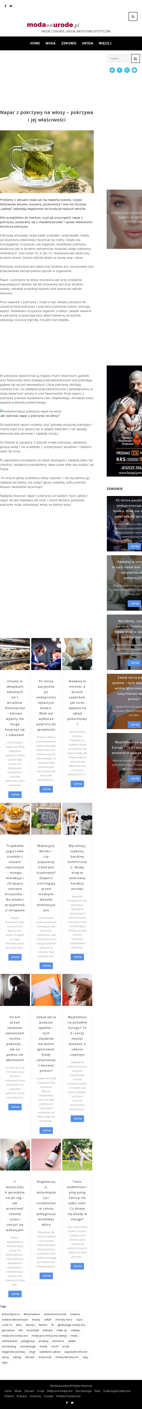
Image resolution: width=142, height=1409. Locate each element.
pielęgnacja (28, 1341)
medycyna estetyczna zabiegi (49, 1335)
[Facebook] (5, 5)
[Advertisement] (47, 80)
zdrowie (29, 1357)
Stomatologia (83, 1391)
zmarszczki (44, 1357)
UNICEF (54, 1346)
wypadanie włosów (75, 1351)
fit (52, 1325)
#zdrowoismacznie (55, 1314)
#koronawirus (32, 1314)
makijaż (75, 1330)
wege (32, 1351)
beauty (36, 1319)
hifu (20, 1330)
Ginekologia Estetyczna (116, 1391)
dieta (19, 1325)
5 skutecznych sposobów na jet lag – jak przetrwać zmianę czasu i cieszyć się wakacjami (15, 1205)
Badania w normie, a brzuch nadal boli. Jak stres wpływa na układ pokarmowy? (77, 702)
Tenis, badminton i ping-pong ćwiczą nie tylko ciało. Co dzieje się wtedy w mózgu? (77, 1200)
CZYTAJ (15, 794)
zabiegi (17, 1357)
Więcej (105, 43)
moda (73, 1335)
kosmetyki (33, 1330)
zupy (85, 1357)
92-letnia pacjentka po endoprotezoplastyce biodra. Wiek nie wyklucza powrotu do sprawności (46, 705)
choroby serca (63, 1319)
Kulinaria (22, 1396)
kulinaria (48, 1330)
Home (35, 43)
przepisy (43, 1341)
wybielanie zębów (49, 1351)
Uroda (87, 43)
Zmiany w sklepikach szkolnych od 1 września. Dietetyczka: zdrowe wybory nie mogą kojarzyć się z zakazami (15, 708)
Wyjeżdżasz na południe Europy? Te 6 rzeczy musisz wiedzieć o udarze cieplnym (77, 1036)
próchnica (58, 1341)
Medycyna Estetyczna (59, 1391)
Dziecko (9, 1396)
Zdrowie (69, 43)
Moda (51, 43)
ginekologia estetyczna (71, 1325)
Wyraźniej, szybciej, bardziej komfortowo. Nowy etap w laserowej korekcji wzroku (77, 867)
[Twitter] (10, 5)
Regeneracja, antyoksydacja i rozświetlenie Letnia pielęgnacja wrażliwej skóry (46, 1203)
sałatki (72, 1341)
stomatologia (28, 1346)
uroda (65, 1346)
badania (75, 1314)
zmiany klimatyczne (67, 1357)
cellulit (47, 1319)
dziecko (30, 1325)
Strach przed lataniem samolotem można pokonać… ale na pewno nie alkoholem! (14, 1038)
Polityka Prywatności (68, 1396)
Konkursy (35, 1396)
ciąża (79, 1319)
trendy (43, 1346)
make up (62, 1330)
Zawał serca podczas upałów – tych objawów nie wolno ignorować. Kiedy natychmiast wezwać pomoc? (46, 1044)
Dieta (97, 1391)
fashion (43, 1325)
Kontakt (48, 1396)
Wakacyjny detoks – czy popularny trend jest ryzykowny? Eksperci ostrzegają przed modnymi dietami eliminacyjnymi (46, 878)
